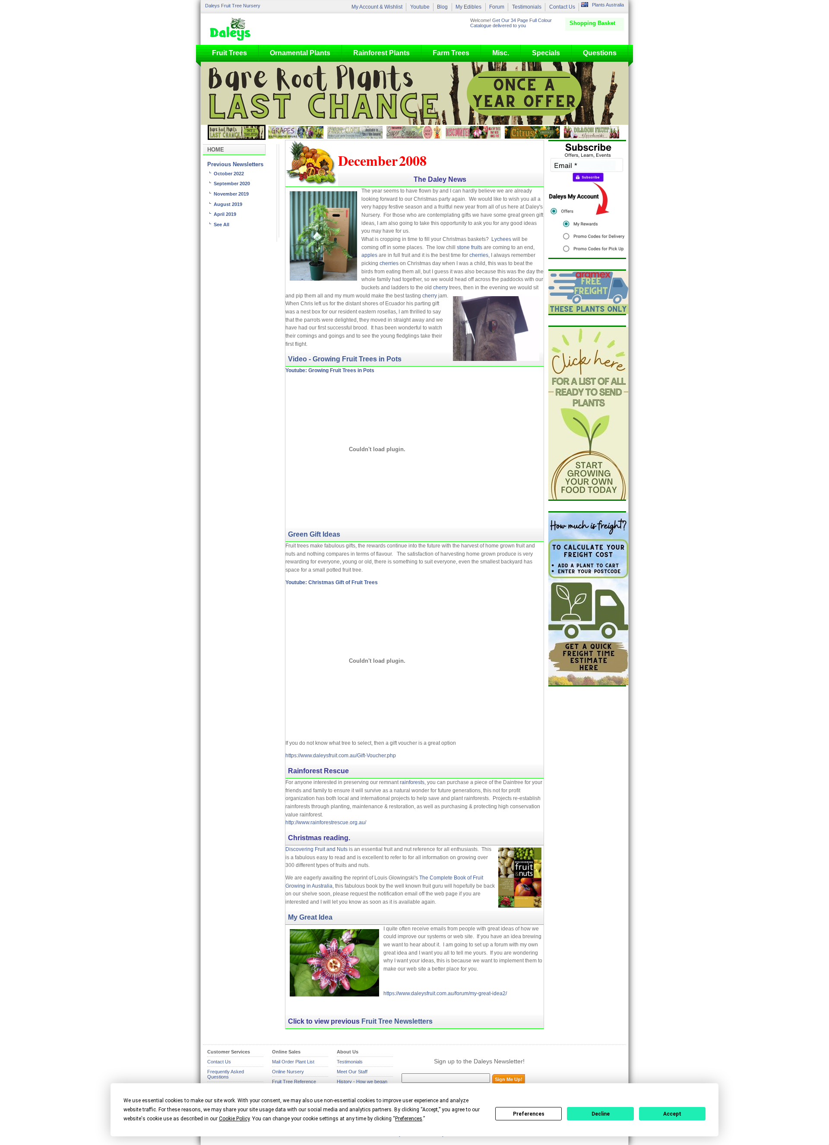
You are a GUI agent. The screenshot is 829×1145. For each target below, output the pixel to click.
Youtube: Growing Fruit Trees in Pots (329, 370)
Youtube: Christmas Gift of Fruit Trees (331, 582)
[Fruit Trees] (232, 29)
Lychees (501, 239)
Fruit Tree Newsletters (397, 1021)
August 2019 (228, 204)
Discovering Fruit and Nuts (316, 849)
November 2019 (231, 193)
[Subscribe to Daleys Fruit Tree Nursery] (587, 199)
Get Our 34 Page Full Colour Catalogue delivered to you (511, 23)
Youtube (420, 7)
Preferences (528, 1114)
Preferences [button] (408, 1119)
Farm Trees (451, 53)
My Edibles (468, 7)
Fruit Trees (229, 53)
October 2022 (229, 173)
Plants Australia (608, 4)
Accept (672, 1114)
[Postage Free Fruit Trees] (587, 292)
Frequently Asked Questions (225, 1074)
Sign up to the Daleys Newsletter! (479, 1061)
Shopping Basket (592, 23)
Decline (601, 1114)
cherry (441, 288)
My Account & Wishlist (376, 7)
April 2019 (225, 214)
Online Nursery (288, 1071)
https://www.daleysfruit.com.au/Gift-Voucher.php (340, 756)
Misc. (500, 53)
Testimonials (526, 7)
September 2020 (232, 183)
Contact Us (562, 7)
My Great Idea (310, 917)
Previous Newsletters (235, 164)
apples (369, 255)
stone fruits (469, 247)
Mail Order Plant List (293, 1061)
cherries (478, 255)
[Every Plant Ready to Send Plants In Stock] (587, 413)
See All (221, 224)
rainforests (412, 782)
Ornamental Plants (300, 53)
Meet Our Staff (352, 1071)
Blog (442, 7)
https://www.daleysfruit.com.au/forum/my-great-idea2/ (445, 993)
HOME (215, 149)
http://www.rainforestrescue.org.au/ (325, 822)
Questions (600, 53)
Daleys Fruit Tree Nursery (232, 5)
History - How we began (362, 1081)
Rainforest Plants (381, 53)
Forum (496, 7)
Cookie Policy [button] (234, 1119)
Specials (546, 53)
